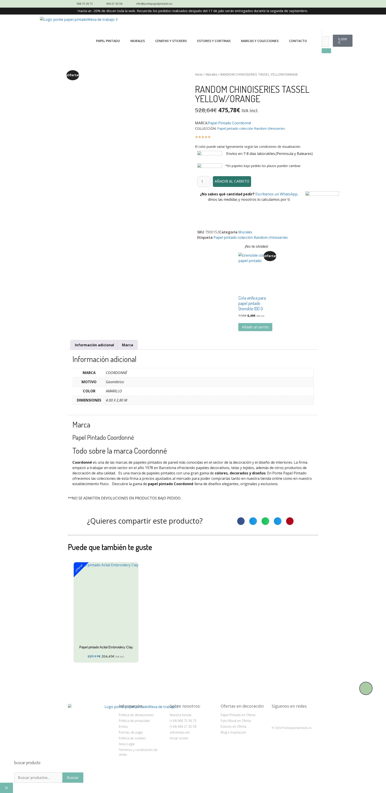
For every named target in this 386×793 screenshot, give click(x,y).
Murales (211, 74)
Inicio (199, 74)
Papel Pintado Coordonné (229, 123)
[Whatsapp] (366, 688)
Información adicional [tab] (94, 345)
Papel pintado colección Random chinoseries (251, 128)
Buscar (73, 777)
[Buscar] (326, 50)
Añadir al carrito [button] (255, 327)
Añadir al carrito (232, 181)
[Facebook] (287, 717)
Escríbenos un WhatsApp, (276, 194)
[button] (241, 521)
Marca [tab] (127, 345)
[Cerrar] (6, 788)
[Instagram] (276, 717)
